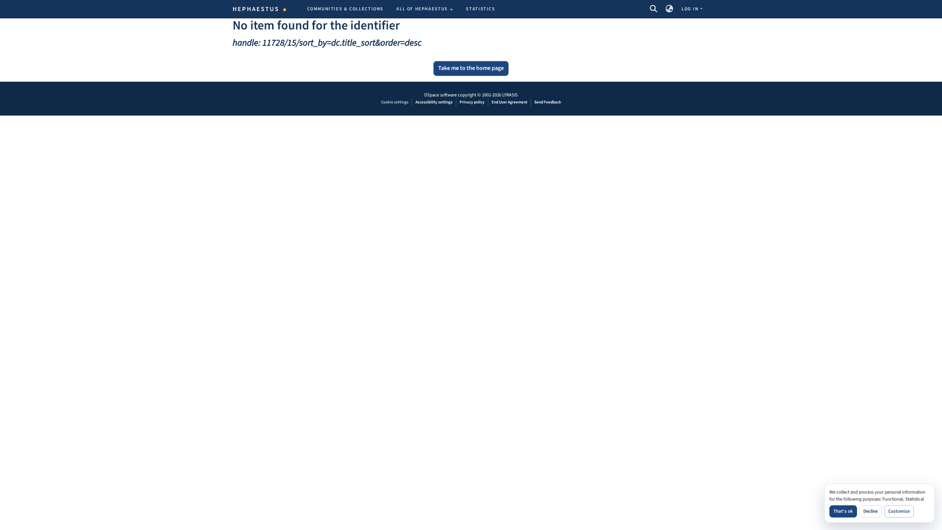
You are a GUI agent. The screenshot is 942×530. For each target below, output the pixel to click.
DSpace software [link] (440, 95)
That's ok (843, 511)
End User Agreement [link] (509, 102)
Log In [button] (690, 9)
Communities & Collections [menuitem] (345, 9)
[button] (653, 9)
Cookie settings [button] (394, 102)
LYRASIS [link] (510, 95)
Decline (870, 511)
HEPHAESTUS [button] (256, 9)
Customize (899, 511)
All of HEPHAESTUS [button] (422, 9)
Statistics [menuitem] (480, 9)
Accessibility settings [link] (434, 102)
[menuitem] (424, 9)
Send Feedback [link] (547, 102)
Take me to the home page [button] (471, 68)
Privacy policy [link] (472, 102)
